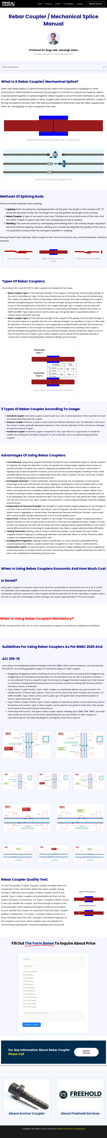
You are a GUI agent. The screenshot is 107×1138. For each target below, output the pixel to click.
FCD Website (68, 4)
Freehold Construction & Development (71, 1129)
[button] (95, 3)
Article (57, 4)
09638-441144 (86, 1052)
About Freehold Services (80, 1113)
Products (48, 4)
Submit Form (32, 1025)
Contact (80, 4)
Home (40, 4)
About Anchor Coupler (27, 1113)
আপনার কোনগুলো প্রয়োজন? (30, 972)
